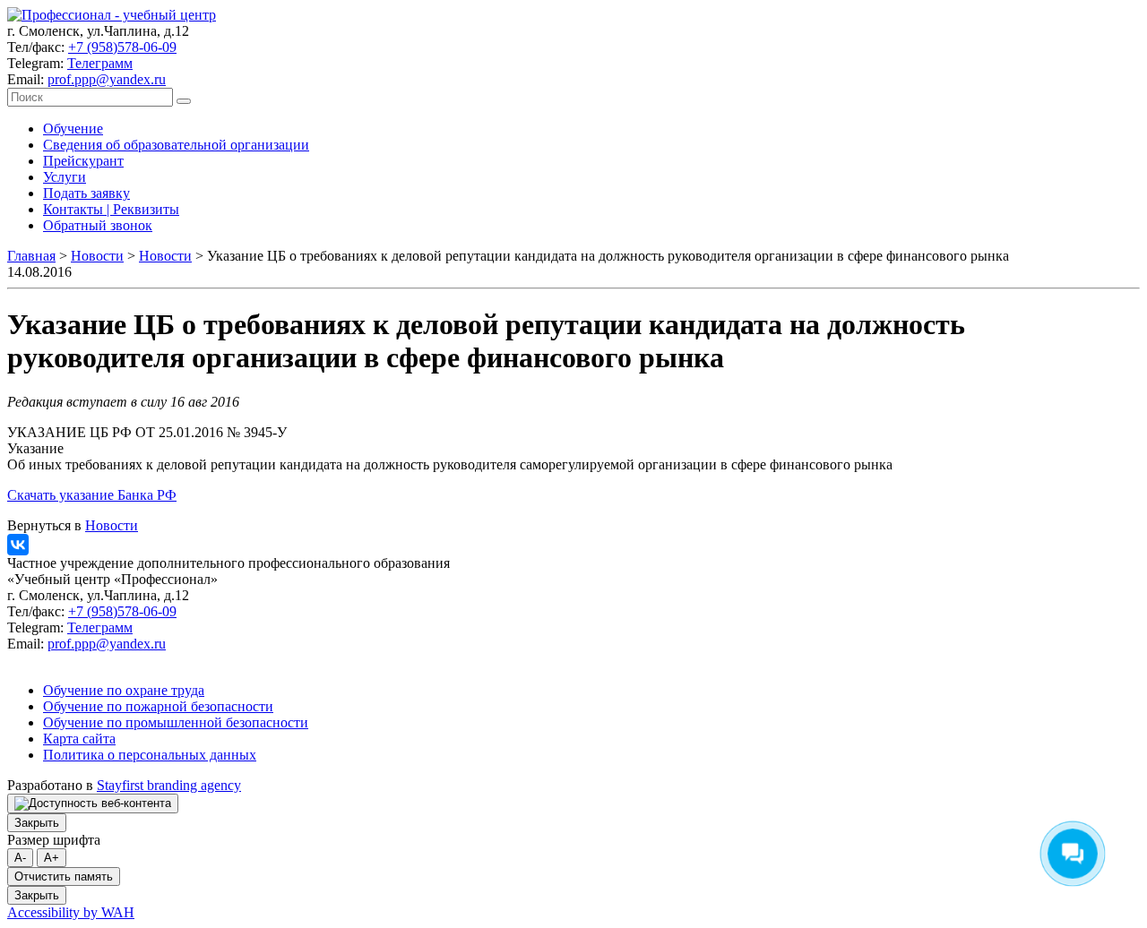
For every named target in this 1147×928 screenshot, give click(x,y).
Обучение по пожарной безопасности (158, 706)
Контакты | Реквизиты (111, 209)
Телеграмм (100, 63)
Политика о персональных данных (149, 754)
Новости (97, 255)
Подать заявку (86, 193)
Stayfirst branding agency (169, 785)
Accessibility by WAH (70, 912)
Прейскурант (83, 160)
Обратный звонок (97, 225)
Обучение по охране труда (123, 690)
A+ (51, 857)
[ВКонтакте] (18, 544)
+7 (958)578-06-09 (122, 47)
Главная (31, 255)
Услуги (64, 177)
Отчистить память (63, 876)
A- (20, 857)
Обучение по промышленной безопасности (175, 722)
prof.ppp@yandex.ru (106, 79)
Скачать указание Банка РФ (92, 495)
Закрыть (36, 822)
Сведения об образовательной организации (176, 144)
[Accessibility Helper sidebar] (92, 803)
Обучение (73, 128)
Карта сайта (79, 738)
